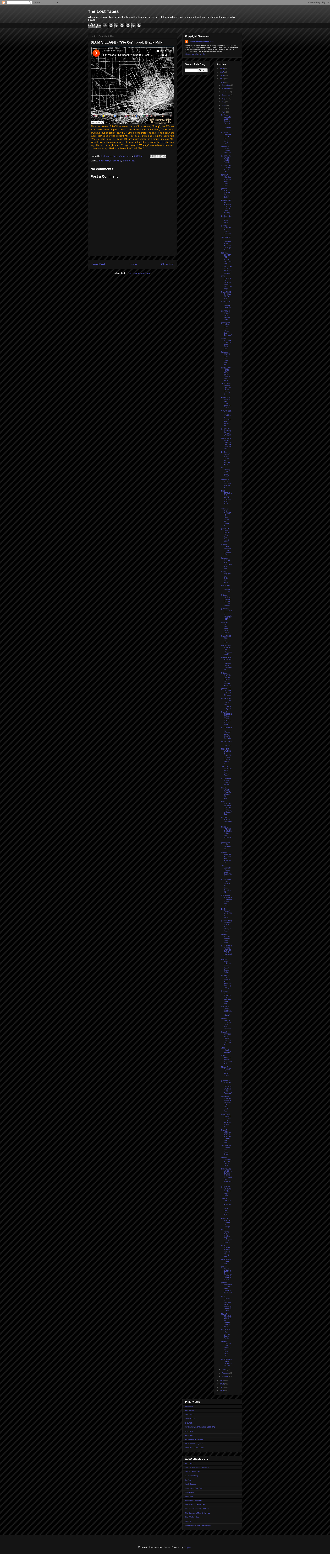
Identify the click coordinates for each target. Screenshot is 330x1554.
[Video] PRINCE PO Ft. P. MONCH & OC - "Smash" (226, 1024)
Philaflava (189, 1496)
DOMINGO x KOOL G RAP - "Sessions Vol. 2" (226, 650)
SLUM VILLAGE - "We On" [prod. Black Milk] (226, 344)
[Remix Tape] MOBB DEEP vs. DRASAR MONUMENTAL (226, 443)
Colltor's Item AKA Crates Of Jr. (197, 1467)
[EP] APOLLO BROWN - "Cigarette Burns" (226, 1059)
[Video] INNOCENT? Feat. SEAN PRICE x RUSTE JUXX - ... (226, 718)
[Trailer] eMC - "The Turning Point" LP (226, 305)
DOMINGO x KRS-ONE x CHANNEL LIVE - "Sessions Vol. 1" (226, 663)
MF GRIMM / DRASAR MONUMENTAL (200, 1427)
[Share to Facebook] (161, 156)
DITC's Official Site (192, 1472)
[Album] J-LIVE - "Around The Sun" (226, 149)
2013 (222, 1381)
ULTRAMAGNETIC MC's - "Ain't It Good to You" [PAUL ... (226, 374)
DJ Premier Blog (191, 1476)
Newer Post (98, 264)
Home (133, 264)
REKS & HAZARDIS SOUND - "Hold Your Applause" (226, 833)
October (225, 92)
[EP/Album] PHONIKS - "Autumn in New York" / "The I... (226, 900)
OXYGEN (189, 1431)
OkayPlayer (189, 1492)
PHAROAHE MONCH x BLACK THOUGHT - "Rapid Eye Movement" (226, 1176)
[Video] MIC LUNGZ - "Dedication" (226, 846)
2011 (222, 1387)
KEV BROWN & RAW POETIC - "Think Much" (226, 1251)
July (223, 102)
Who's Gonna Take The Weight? (198, 1525)
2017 (222, 72)
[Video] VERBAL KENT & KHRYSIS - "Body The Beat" (226, 1136)
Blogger (187, 1547)
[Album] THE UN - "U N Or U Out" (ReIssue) (226, 692)
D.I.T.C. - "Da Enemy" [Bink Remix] (226, 219)
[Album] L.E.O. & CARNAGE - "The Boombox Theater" (226, 600)
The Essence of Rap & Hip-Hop (197, 1513)
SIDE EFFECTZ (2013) (194, 1444)
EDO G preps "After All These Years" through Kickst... (225, 966)
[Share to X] (158, 156)
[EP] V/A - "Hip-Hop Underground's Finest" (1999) (226, 180)
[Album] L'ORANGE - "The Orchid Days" (226, 1161)
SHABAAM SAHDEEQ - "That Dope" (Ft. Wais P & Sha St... (226, 1120)
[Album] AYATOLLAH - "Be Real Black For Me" (226, 857)
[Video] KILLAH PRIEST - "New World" (226, 938)
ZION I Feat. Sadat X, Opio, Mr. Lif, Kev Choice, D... (226, 389)
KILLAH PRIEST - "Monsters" (226, 820)
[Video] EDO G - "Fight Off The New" (226, 295)
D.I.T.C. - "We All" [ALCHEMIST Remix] (226, 913)
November (226, 88)
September (226, 95)
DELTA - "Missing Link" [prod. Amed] (225, 472)
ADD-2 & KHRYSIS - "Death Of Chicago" (226, 1222)
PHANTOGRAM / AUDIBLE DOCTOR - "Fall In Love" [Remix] (226, 206)
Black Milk (103, 160)
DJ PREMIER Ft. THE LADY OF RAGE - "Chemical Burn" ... (226, 951)
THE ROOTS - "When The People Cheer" (226, 1150)
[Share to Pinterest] (164, 156)
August (225, 98)
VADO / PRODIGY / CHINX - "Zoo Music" (226, 577)
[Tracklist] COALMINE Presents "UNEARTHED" (226, 614)
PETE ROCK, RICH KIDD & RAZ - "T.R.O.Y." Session (226, 1236)
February (225, 1373)
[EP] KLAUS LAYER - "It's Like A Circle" (226, 159)
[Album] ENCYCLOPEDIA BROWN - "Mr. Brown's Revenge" (226, 679)
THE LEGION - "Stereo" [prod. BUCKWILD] (226, 871)
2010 (222, 1391)
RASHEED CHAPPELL (194, 1439)
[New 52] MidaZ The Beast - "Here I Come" (225, 627)
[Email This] (151, 156)
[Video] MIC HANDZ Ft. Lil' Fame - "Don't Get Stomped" (226, 329)
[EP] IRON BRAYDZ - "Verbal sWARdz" (226, 432)
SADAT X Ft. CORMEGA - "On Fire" (226, 169)
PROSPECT (190, 1435)
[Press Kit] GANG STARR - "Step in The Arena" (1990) (225, 535)
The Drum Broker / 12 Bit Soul (197, 1509)
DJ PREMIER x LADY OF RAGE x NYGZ (226, 1362)
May (224, 108)
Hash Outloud (190, 1484)
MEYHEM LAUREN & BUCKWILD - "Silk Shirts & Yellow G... (226, 756)
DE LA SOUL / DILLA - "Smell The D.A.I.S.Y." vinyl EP (226, 703)
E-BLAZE (188, 1423)
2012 (222, 1384)
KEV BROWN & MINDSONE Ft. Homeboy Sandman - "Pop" (226, 1303)
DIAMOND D (190, 1419)
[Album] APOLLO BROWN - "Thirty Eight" (226, 193)
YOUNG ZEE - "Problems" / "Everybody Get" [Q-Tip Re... (226, 418)
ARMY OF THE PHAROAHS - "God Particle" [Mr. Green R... (226, 517)
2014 (222, 82)
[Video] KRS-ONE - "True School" (226, 639)
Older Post (167, 264)
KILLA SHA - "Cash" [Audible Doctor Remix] (226, 1334)
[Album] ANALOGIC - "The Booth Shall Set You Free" (226, 1288)
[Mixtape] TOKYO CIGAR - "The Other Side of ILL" (225, 358)
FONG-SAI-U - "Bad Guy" (226, 1261)
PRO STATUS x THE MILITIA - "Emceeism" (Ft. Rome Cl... (226, 498)
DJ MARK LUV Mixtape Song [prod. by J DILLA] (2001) (226, 981)
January (225, 1376)
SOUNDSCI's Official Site (195, 1505)
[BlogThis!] (154, 156)
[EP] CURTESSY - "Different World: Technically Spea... (226, 282)
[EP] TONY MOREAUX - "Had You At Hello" (226, 1191)
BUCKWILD (189, 1415)
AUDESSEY (190, 1406)
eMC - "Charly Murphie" (226, 1050)
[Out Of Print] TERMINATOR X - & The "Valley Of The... (226, 926)
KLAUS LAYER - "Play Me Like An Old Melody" (226, 793)
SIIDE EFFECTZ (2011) (194, 1448)
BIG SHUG (189, 1410)
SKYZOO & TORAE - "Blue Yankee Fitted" (226, 315)
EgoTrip (188, 1480)
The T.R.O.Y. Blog (192, 1517)
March (224, 1370)
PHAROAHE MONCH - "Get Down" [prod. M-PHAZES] (226, 402)
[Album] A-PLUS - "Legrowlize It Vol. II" (226, 483)
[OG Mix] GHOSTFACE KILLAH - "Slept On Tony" (226, 258)
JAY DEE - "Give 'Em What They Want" (226, 771)
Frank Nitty (115, 160)
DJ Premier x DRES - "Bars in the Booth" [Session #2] (226, 886)
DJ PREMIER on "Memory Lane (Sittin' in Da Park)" (226, 733)
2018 (222, 69)
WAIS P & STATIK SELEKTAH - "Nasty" (226, 1011)
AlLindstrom (189, 1463)
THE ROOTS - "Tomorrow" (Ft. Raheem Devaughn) (226, 243)
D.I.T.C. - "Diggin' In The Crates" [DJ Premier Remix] (225, 458)
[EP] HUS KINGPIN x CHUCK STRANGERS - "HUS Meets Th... (226, 1103)
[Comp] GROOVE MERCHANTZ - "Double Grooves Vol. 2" (226, 1320)
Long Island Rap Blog (193, 1488)
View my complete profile (195, 54)
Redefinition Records (193, 1501)
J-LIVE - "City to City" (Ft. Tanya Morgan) (226, 270)
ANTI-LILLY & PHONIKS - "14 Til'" (226, 588)
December (226, 85)
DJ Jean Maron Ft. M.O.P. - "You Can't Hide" (226, 138)
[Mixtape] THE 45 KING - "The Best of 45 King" (226, 563)
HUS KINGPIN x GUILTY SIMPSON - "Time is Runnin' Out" (226, 808)
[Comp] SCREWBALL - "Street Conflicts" (226, 230)
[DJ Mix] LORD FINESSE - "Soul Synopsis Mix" (226, 550)
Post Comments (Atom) (139, 273)
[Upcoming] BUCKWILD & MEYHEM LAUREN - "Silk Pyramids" (226, 1087)
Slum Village (129, 160)
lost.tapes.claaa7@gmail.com (201, 41)
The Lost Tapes (103, 11)
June (224, 105)
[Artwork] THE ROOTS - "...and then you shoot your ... (226, 997)
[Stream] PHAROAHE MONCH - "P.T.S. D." (226, 1072)
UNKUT (188, 1521)
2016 (222, 75)
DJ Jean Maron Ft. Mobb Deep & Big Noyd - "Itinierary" (226, 122)
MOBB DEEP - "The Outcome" (226, 743)
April (224, 112)
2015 (222, 79)
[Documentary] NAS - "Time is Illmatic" (226, 781)
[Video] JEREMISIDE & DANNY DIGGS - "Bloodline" (226, 1038)
